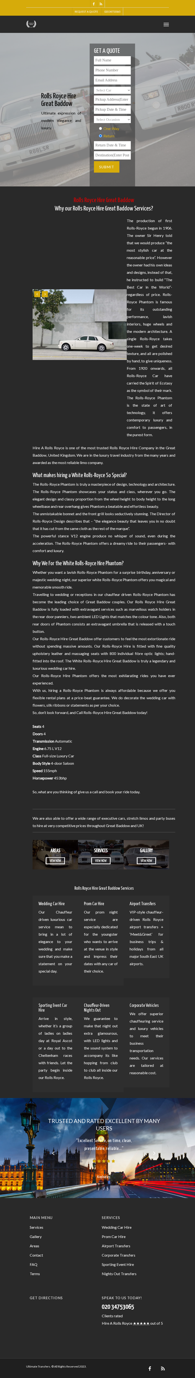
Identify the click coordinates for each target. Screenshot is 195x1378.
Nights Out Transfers (119, 1273)
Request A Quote (86, 11)
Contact (36, 1255)
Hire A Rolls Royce (117, 1323)
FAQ (33, 1264)
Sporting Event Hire (118, 1264)
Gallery (36, 1236)
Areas (34, 1245)
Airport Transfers (116, 1245)
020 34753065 (112, 11)
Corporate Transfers (118, 1255)
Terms (35, 1273)
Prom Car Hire (114, 1236)
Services (36, 1227)
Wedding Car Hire (117, 1227)
